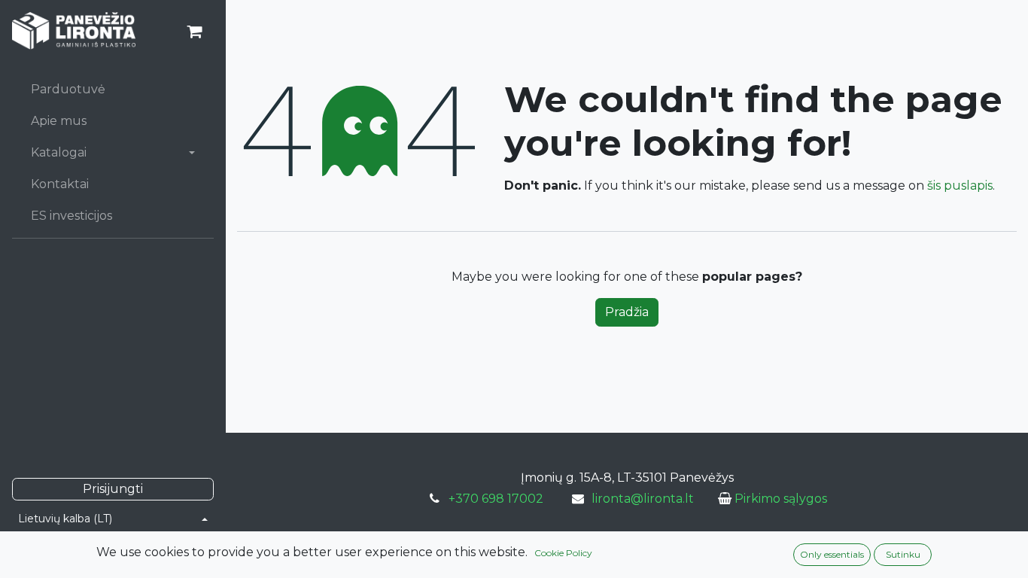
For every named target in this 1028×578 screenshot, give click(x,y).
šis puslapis (960, 185)
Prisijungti (113, 489)
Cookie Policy (563, 552)
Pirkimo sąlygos (781, 498)
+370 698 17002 (496, 498)
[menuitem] (113, 89)
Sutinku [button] (903, 554)
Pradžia (627, 312)
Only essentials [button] (832, 554)
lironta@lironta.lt (643, 498)
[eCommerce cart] (194, 31)
